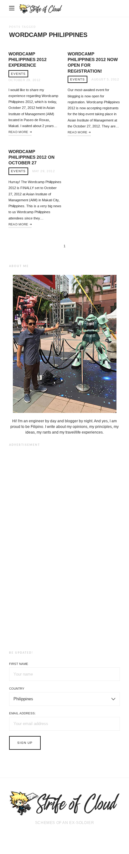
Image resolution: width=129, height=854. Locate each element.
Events (18, 73)
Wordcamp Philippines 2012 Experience (27, 59)
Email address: (22, 713)
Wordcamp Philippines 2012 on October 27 (31, 157)
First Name (18, 664)
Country (16, 688)
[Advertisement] (64, 547)
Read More (18, 132)
